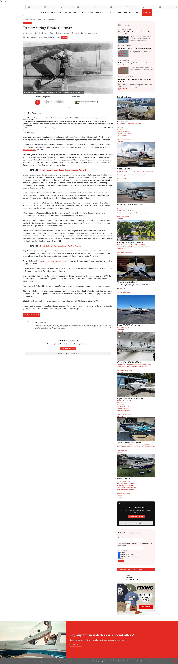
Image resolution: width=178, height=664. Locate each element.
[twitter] (98, 661)
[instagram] (96, 661)
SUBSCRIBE (129, 573)
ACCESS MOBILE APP (132, 579)
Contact (120, 661)
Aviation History (37, 19)
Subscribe (133, 661)
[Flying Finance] (149, 7)
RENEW (128, 575)
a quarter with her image (62, 261)
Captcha (120, 558)
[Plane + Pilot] (116, 7)
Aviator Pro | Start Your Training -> (47, 127)
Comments (121, 537)
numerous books (46, 261)
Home (26, 19)
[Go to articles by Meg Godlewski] (24, 37)
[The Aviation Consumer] (132, 7)
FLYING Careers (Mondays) (127, 553)
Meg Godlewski (31, 37)
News (30, 19)
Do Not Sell (148, 661)
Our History (114, 661)
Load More (120, 497)
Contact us (34, 130)
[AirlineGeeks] (50, 7)
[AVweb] (67, 7)
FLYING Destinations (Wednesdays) (129, 555)
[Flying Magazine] (24, 7)
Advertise (107, 661)
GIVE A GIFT (129, 577)
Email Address (122, 545)
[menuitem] (44, 12)
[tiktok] (103, 661)
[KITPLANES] (100, 7)
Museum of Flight (29, 150)
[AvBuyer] (83, 7)
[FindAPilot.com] (165, 7)
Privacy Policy (141, 661)
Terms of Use (126, 661)
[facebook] (94, 661)
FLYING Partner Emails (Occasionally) (130, 556)
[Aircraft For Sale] (34, 7)
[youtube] (100, 661)
